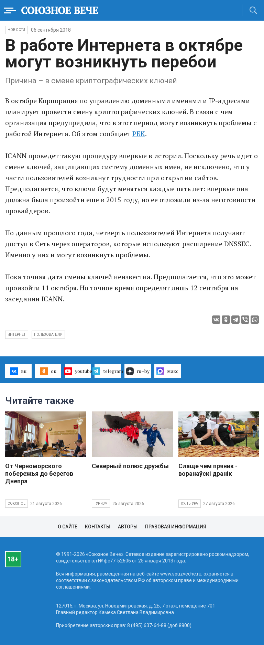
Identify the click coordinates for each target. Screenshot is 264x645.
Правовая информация (175, 526)
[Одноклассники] (226, 319)
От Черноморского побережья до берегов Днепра (39, 473)
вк (23, 371)
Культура (189, 503)
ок (53, 371)
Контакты (97, 526)
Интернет (17, 334)
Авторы (128, 526)
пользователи (48, 334)
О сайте (67, 526)
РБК (138, 133)
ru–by (143, 371)
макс (172, 371)
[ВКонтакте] (216, 319)
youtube (83, 371)
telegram (112, 371)
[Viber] (245, 319)
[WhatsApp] (255, 319)
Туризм (101, 503)
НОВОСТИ (16, 30)
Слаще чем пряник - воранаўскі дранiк (208, 469)
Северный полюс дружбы (130, 466)
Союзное (16, 503)
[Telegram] (235, 319)
